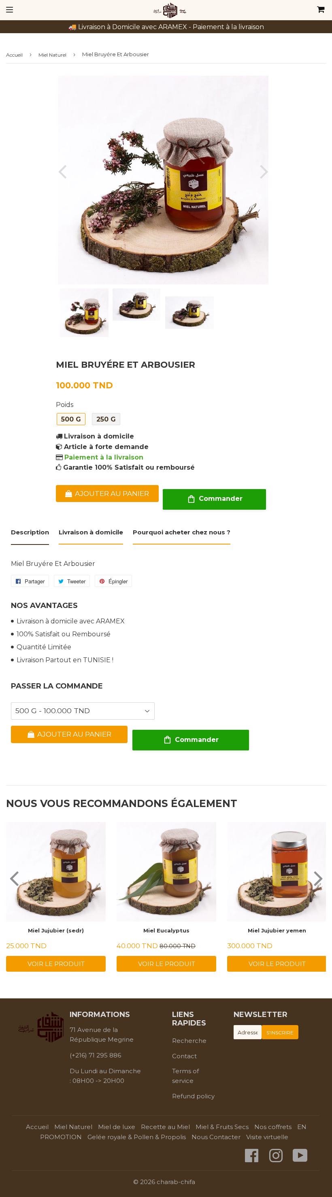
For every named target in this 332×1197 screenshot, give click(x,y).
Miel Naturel (52, 55)
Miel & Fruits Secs (222, 1127)
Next (262, 171)
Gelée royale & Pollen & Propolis (136, 1137)
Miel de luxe (116, 1127)
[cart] (293, 10)
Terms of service (185, 1076)
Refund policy (193, 1096)
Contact (184, 1056)
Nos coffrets (273, 1127)
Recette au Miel (165, 1127)
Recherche (189, 1040)
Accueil (14, 55)
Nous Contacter (216, 1137)
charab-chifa (176, 1182)
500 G (71, 419)
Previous (64, 171)
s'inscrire (280, 1033)
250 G (106, 419)
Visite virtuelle (267, 1137)
